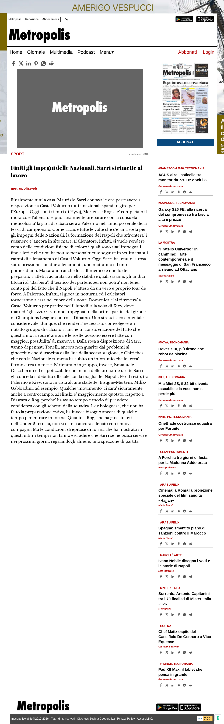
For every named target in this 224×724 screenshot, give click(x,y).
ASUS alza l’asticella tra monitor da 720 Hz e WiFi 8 (182, 177)
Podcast (86, 52)
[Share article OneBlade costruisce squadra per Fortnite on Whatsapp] (185, 440)
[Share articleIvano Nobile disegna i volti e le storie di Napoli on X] (167, 576)
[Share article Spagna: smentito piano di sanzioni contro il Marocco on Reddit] (191, 544)
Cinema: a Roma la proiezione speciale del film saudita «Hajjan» (185, 495)
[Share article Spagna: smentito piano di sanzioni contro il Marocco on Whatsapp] (185, 544)
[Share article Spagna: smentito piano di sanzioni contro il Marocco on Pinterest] (179, 544)
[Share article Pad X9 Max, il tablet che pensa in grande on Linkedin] (173, 685)
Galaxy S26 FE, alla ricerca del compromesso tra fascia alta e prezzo (183, 214)
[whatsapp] (43, 63)
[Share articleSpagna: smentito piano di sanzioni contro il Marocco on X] (167, 544)
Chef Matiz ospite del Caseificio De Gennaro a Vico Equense (184, 636)
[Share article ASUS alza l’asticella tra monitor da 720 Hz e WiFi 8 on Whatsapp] (185, 192)
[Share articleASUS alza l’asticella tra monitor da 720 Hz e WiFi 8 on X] (167, 192)
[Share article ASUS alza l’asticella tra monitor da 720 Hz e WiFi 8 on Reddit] (191, 192)
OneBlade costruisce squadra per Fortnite (185, 426)
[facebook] (13, 63)
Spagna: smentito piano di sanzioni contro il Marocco (182, 530)
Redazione (32, 19)
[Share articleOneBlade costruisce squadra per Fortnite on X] (167, 440)
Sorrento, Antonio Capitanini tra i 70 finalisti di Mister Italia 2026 (184, 598)
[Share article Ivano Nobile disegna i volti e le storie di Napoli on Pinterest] (179, 576)
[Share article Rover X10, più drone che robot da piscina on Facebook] (161, 366)
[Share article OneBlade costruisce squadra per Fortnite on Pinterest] (179, 440)
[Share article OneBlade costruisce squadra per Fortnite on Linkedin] (173, 440)
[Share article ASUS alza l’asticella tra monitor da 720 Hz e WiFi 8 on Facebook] (161, 192)
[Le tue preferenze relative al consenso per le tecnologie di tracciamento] (218, 718)
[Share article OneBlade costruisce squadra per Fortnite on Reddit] (191, 440)
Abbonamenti (50, 19)
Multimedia (61, 52)
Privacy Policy (126, 718)
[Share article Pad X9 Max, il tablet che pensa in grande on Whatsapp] (185, 685)
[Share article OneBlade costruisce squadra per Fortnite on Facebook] (161, 440)
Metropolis (14, 19)
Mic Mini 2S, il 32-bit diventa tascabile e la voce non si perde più (183, 388)
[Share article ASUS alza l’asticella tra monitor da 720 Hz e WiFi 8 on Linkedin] (173, 192)
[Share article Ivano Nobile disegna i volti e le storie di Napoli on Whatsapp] (185, 576)
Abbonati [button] (186, 142)
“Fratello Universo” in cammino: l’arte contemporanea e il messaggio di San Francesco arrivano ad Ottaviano (184, 259)
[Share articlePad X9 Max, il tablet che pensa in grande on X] (167, 685)
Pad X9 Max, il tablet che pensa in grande (180, 672)
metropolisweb (167, 467)
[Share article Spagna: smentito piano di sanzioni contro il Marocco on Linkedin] (173, 544)
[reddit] (51, 63)
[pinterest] (36, 63)
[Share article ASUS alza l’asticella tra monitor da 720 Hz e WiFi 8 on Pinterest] (179, 192)
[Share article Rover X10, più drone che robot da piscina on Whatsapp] (185, 366)
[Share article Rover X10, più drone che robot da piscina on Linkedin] (173, 366)
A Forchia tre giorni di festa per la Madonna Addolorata (182, 460)
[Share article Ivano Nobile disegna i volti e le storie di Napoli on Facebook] (161, 576)
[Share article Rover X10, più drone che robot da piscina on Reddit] (191, 366)
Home (16, 52)
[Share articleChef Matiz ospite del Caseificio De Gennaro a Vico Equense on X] (167, 652)
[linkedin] (28, 63)
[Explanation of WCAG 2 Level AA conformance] (205, 720)
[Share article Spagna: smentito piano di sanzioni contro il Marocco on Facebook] (161, 544)
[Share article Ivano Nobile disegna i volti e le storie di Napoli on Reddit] (191, 576)
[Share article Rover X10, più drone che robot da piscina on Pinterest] (179, 366)
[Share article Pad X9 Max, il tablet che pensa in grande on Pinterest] (179, 685)
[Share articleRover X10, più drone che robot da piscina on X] (167, 366)
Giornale (36, 52)
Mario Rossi (165, 505)
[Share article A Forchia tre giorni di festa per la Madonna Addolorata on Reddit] (191, 473)
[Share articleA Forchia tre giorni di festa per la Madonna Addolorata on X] (167, 473)
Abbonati (187, 52)
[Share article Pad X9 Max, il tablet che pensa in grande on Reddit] (191, 685)
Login (208, 52)
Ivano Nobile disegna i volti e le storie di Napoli (184, 563)
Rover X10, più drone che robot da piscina (181, 351)
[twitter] (21, 63)
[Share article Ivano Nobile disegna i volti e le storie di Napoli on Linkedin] (173, 576)
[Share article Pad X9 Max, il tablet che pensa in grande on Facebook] (161, 685)
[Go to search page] (66, 19)
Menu (105, 52)
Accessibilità (145, 718)
